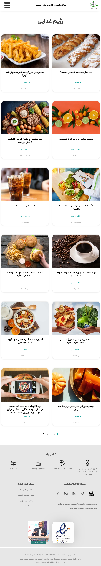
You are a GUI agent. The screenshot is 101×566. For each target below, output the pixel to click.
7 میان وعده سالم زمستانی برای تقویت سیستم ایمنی (25, 341)
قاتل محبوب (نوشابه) (25, 206)
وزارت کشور (26, 506)
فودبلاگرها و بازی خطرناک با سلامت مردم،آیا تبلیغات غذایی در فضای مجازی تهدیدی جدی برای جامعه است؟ (24, 409)
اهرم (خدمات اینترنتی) (26, 495)
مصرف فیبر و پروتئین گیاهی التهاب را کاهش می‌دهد (24, 140)
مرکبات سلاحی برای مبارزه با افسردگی (76, 139)
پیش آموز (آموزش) (26, 500)
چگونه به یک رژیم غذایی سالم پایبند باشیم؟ (76, 207)
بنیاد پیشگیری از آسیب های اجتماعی (50, 5)
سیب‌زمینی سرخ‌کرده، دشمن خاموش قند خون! (25, 74)
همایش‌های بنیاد (26, 490)
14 (44, 434)
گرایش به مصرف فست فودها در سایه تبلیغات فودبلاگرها (25, 274)
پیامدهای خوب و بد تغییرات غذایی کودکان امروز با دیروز (76, 341)
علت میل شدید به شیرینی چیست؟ (76, 72)
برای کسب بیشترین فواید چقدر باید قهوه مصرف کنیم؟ (76, 274)
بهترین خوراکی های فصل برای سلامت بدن (76, 408)
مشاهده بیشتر (76, 82)
